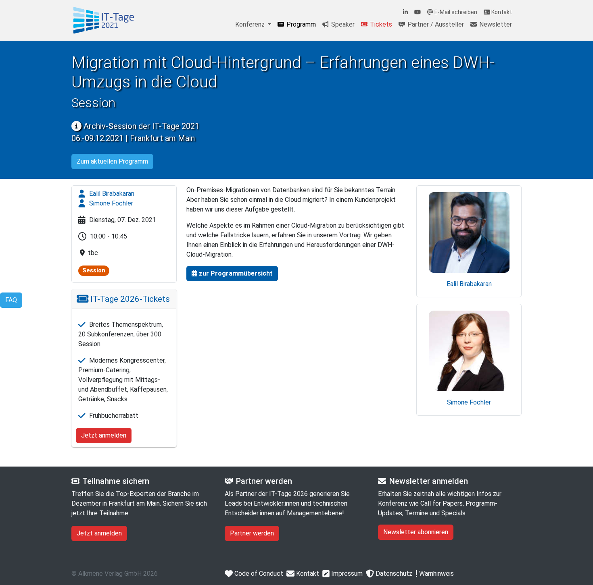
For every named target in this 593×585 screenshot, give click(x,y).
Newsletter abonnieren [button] (415, 532)
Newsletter (495, 24)
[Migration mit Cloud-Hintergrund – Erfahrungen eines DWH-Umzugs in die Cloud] (103, 20)
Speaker (342, 24)
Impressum (346, 573)
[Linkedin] (405, 12)
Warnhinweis (436, 573)
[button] (232, 273)
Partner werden (252, 533)
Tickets (380, 24)
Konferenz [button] (250, 24)
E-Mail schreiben (455, 12)
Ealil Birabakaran (111, 193)
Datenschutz (393, 573)
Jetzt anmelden (103, 435)
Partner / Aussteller (435, 24)
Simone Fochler (110, 203)
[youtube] (417, 12)
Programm (300, 24)
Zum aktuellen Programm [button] (112, 161)
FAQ (11, 300)
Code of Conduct (258, 573)
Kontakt (501, 12)
